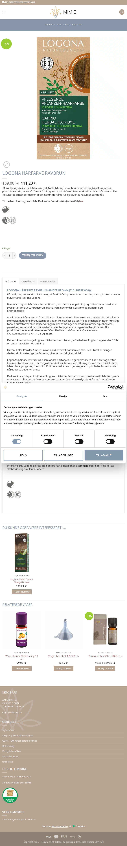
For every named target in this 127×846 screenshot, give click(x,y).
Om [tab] (105, 396)
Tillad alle (104, 455)
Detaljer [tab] (63, 396)
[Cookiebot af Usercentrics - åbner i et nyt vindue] (109, 387)
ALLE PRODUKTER (73, 24)
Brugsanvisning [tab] (48, 281)
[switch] (48, 441)
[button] (4, 12)
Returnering (8, 746)
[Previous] (4, 680)
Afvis (23, 455)
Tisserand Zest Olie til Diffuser (105, 656)
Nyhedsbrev (8, 730)
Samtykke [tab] (22, 396)
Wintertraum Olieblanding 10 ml (21, 658)
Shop (59, 24)
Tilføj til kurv (32, 255)
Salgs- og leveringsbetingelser (17, 735)
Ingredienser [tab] (28, 281)
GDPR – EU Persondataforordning (19, 740)
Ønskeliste (7, 761)
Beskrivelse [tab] (10, 281)
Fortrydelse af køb (11, 751)
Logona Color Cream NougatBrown (21, 581)
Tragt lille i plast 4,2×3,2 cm (63, 656)
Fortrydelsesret (10, 756)
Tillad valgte (63, 455)
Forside (49, 24)
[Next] (14, 162)
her (81, 201)
